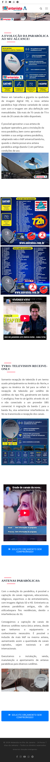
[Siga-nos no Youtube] (10, 2)
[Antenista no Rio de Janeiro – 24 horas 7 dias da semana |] (15, 8)
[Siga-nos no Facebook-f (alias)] (2, 2)
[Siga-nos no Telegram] (18, 2)
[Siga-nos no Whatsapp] (14, 2)
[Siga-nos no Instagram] (6, 2)
